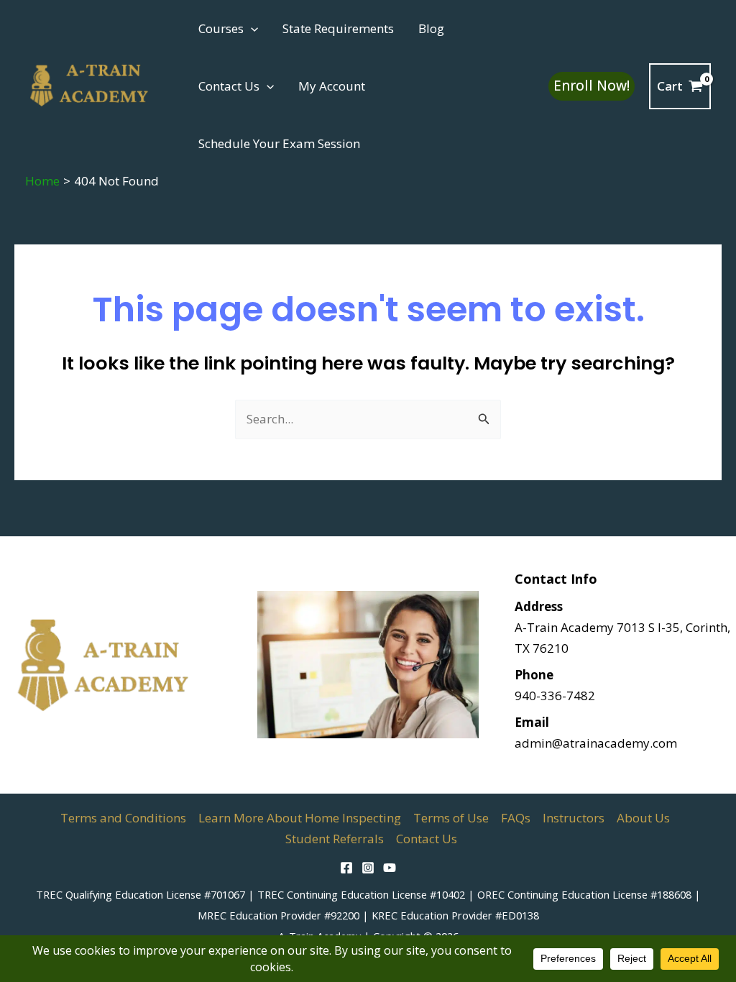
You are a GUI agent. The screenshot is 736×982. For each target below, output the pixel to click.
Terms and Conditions (123, 817)
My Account (331, 86)
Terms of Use (451, 817)
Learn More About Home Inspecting (299, 817)
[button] (251, 29)
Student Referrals (334, 838)
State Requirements (338, 28)
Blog (431, 28)
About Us (643, 817)
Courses (221, 28)
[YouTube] (389, 867)
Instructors (573, 817)
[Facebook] (346, 867)
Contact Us (228, 86)
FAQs (515, 817)
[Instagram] (368, 867)
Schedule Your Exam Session (279, 143)
